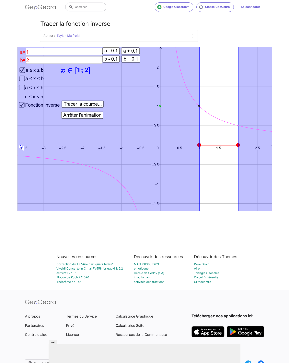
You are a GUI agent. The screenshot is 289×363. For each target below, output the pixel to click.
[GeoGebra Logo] (40, 7)
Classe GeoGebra (217, 7)
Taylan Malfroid (68, 36)
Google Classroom (176, 7)
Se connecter (250, 7)
